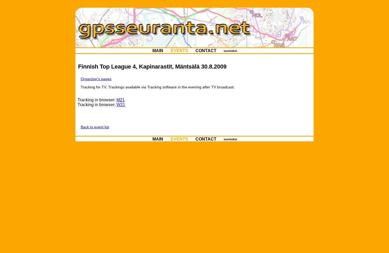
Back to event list (95, 127)
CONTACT (206, 50)
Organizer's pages (96, 79)
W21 (120, 104)
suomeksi (230, 50)
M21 (120, 100)
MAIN (157, 50)
